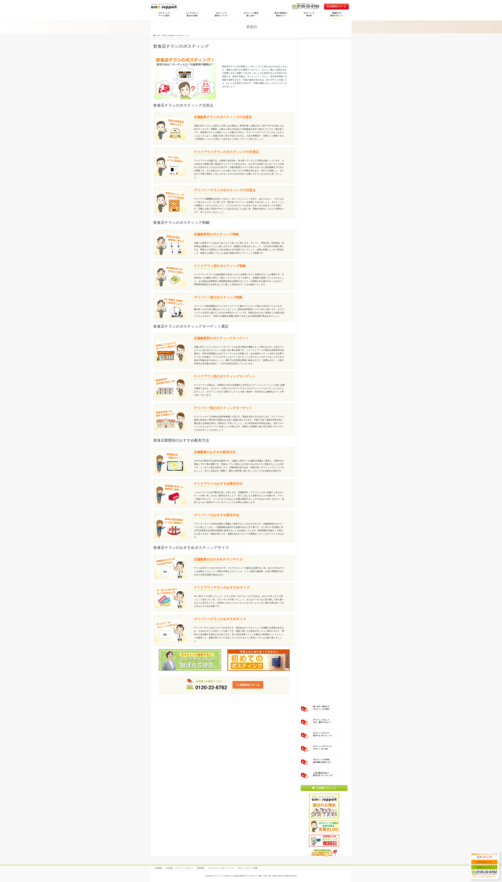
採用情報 (200, 868)
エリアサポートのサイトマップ (221, 868)
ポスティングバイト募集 (247, 868)
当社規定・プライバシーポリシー (179, 868)
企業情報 (158, 868)
